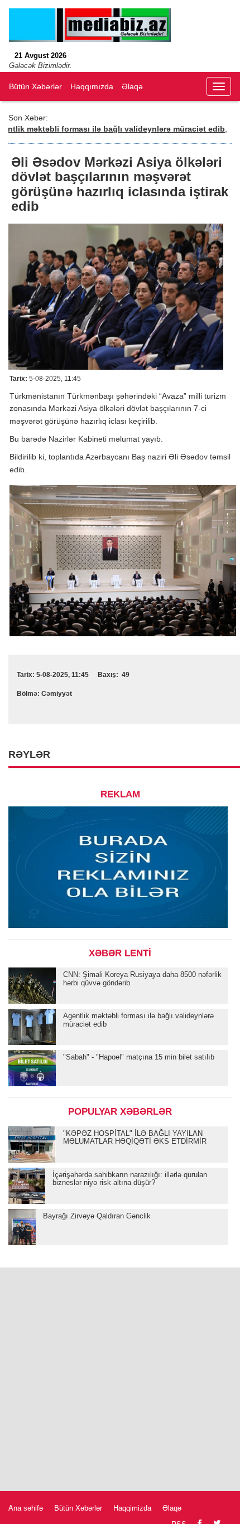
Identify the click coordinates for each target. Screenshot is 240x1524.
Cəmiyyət (56, 694)
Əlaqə (132, 86)
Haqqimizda (132, 1508)
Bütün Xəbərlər (35, 86)
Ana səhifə (25, 1508)
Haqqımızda (91, 86)
